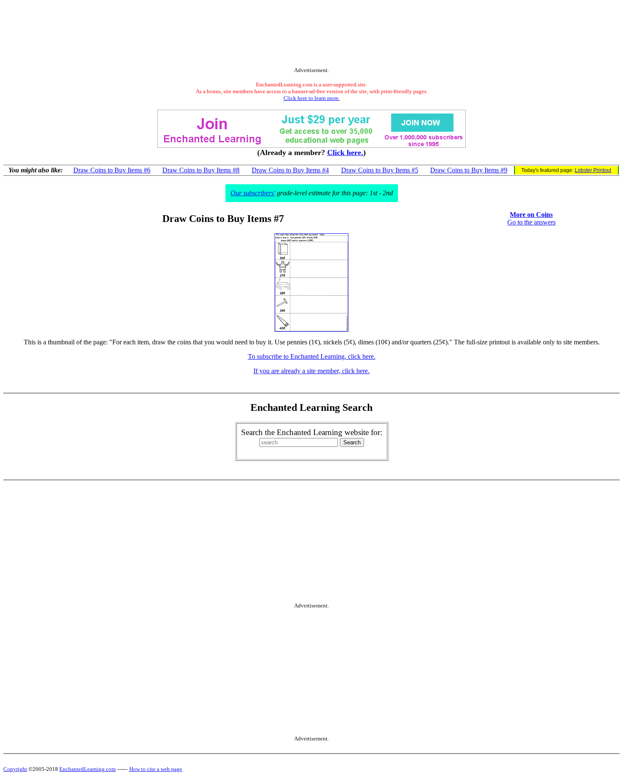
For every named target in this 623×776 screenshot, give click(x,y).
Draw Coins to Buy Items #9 (468, 170)
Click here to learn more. (312, 98)
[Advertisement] (311, 35)
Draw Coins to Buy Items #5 (379, 170)
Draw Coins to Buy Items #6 (111, 170)
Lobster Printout (593, 170)
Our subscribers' (253, 193)
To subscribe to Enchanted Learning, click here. (311, 356)
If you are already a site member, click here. (311, 370)
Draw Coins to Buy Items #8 (200, 170)
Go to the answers (531, 222)
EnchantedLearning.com (87, 769)
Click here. (345, 152)
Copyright (15, 769)
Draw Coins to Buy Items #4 (290, 170)
